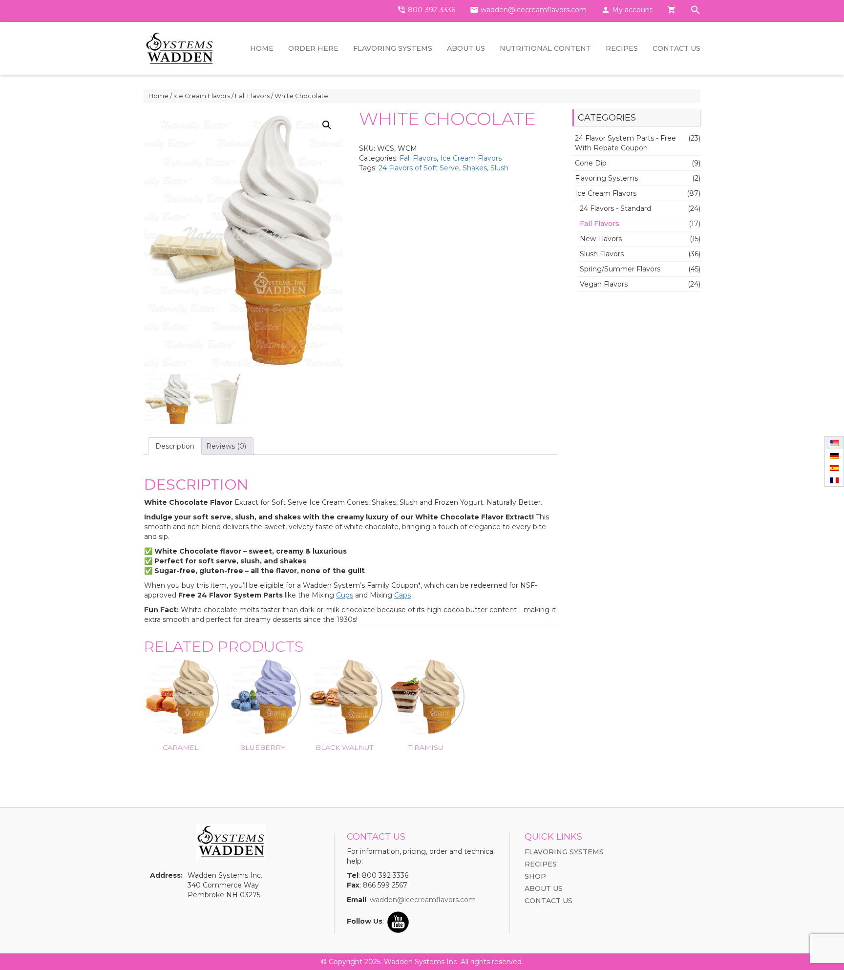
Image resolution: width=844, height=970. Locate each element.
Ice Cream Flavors (201, 96)
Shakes (475, 168)
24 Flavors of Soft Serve (419, 168)
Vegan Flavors (604, 284)
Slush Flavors (602, 253)
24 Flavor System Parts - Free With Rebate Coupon (625, 143)
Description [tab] (174, 446)
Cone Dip (591, 163)
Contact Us (676, 48)
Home (262, 48)
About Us (466, 48)
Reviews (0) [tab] (226, 446)
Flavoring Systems (392, 48)
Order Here (313, 48)
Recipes (622, 48)
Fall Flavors (252, 96)
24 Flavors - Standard (615, 208)
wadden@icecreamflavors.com (423, 899)
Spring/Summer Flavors (620, 269)
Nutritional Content (545, 48)
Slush (499, 168)
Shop (535, 876)
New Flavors (601, 238)
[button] (695, 11)
